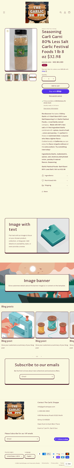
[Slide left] (33, 356)
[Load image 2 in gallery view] (16, 77)
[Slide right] (41, 356)
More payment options (55, 96)
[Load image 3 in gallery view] (24, 77)
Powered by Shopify (34, 463)
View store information (51, 108)
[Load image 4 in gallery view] (32, 77)
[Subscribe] (52, 376)
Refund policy (45, 463)
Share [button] (46, 191)
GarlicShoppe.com (24, 463)
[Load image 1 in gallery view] (8, 77)
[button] (4, 12)
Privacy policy (54, 463)
